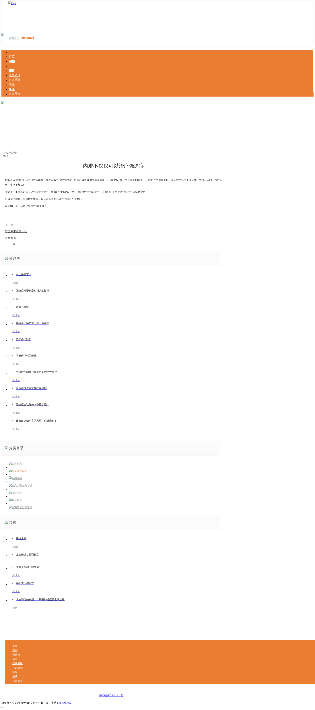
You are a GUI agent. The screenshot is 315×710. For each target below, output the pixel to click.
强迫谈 (13, 152)
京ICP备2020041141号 (111, 695)
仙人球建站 (65, 702)
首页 (6, 152)
